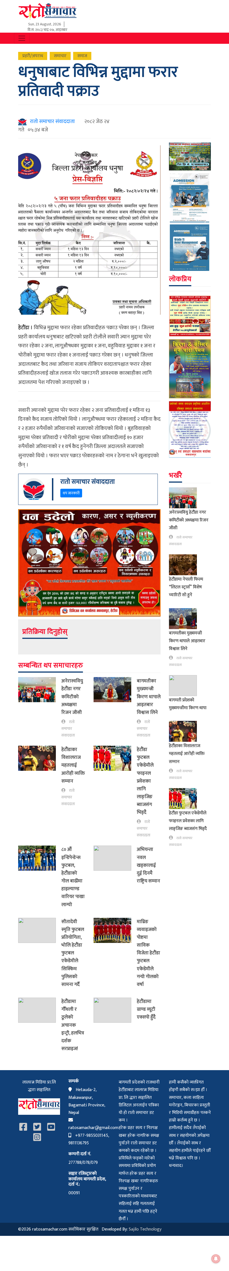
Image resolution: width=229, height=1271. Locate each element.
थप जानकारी (71, 493)
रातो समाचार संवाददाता (51, 121)
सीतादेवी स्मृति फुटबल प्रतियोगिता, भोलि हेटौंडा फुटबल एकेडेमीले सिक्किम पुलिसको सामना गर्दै (72, 953)
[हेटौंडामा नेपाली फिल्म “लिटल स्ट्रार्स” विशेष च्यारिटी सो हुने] (185, 564)
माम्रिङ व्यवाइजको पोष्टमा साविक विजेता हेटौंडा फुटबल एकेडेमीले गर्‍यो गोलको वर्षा (148, 953)
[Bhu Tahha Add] (190, 429)
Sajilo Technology (145, 1229)
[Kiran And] (190, 368)
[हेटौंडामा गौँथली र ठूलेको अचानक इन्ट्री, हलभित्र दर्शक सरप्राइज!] (39, 1026)
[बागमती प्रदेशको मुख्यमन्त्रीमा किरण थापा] (185, 685)
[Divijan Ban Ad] (89, 562)
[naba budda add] (190, 316)
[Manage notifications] (215, 1258)
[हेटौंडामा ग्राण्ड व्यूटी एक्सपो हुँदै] (115, 1010)
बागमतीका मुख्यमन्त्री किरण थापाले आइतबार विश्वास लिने (149, 696)
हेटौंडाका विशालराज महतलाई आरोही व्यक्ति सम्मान (73, 765)
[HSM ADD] (190, 222)
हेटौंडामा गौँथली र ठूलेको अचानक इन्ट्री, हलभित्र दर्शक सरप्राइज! (72, 1025)
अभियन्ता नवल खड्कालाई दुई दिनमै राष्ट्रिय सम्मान (148, 865)
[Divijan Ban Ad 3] (190, 156)
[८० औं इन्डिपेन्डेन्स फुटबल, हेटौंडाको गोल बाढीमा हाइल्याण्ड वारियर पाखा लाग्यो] (39, 878)
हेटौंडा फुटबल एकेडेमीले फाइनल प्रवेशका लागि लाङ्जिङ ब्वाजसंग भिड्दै (145, 780)
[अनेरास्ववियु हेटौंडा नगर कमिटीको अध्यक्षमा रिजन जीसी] (39, 708)
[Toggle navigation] (22, 38)
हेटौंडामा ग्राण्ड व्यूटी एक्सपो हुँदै (146, 1009)
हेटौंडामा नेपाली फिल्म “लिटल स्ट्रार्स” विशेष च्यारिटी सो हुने (186, 587)
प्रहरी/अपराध (32, 56)
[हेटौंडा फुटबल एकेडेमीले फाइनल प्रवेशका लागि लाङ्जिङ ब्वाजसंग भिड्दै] (115, 792)
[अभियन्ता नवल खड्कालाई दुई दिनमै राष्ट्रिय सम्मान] (115, 866)
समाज (82, 56)
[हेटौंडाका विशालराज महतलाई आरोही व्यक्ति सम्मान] (39, 776)
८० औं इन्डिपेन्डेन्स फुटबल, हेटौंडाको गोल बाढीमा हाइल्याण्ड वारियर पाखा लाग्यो (73, 876)
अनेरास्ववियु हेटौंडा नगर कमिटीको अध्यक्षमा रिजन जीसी (72, 696)
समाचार (60, 56)
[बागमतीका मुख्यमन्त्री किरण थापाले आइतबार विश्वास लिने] (115, 708)
